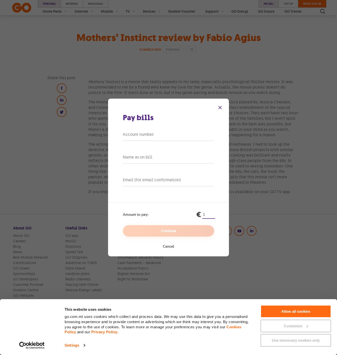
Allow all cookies (295, 311)
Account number (138, 134)
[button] (220, 108)
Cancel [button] (168, 246)
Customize (293, 326)
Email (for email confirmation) (152, 179)
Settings (72, 345)
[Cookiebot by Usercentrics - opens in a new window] (32, 345)
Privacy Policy (104, 332)
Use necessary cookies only (296, 340)
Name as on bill (137, 157)
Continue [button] (168, 230)
